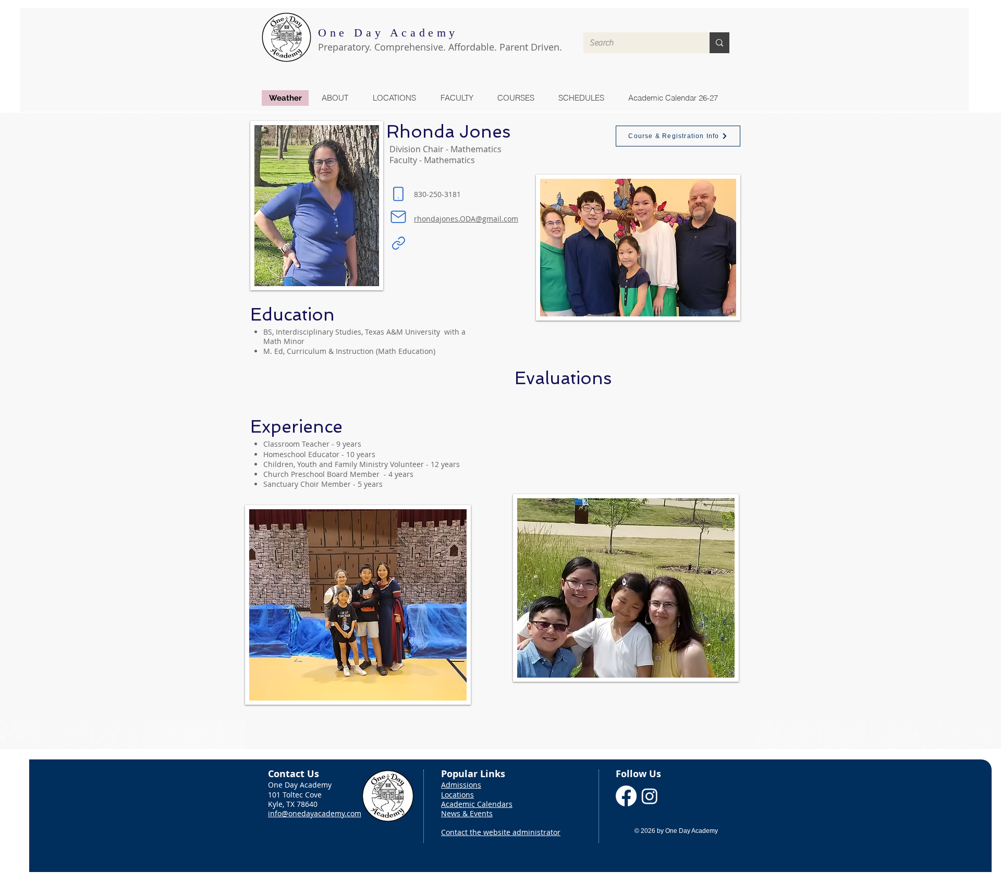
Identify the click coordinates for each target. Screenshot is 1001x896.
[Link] (398, 242)
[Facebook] (626, 795)
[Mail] (398, 216)
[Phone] (398, 194)
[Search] (719, 42)
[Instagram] (649, 795)
